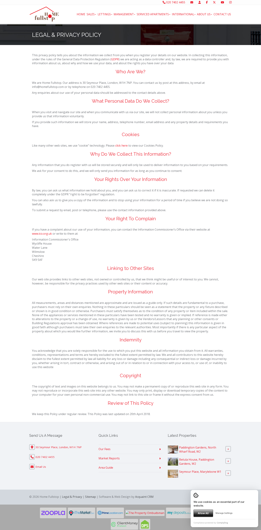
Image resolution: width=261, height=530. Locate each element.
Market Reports (109, 458)
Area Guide (106, 468)
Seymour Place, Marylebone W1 (200, 472)
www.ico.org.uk (42, 234)
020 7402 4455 (175, 2)
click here (121, 145)
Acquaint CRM (144, 497)
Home (81, 14)
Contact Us (222, 14)
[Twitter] (214, 2)
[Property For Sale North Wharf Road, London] (173, 461)
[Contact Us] (199, 2)
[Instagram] (230, 2)
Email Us (41, 466)
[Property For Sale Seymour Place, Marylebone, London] (173, 473)
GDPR (115, 59)
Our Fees (104, 449)
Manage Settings (224, 513)
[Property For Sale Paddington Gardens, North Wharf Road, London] (173, 449)
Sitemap (90, 497)
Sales (91, 14)
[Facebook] (207, 2)
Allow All (203, 513)
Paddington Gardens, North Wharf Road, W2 (197, 449)
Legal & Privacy (72, 497)
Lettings (104, 14)
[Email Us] (191, 2)
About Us (204, 14)
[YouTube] (222, 2)
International (183, 14)
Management (124, 14)
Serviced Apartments (153, 14)
